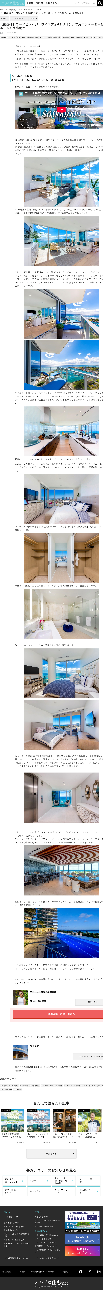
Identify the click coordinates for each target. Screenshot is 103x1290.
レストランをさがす (43, 1239)
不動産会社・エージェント (11, 1180)
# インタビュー (6, 1089)
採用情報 (21, 1271)
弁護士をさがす (41, 1217)
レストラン (35, 1191)
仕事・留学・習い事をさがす (47, 1235)
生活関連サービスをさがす (46, 1246)
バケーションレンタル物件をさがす (17, 1235)
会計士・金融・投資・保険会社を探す (48, 1221)
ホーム (2, 10)
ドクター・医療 (86, 1180)
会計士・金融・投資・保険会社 (61, 1180)
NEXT (33, 18)
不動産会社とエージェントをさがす (17, 1244)
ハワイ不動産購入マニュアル (16, 1258)
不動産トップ (12, 1217)
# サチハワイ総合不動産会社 (50, 37)
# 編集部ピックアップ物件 (10, 37)
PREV (5, 18)
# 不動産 (66, 37)
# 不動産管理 (13, 1086)
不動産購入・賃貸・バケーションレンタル (24, 10)
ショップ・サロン (61, 1191)
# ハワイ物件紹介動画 (30, 37)
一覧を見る (19, 18)
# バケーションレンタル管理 (51, 1086)
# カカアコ (88, 37)
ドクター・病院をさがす (45, 1226)
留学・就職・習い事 (11, 1191)
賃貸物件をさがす (11, 1230)
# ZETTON (68, 1086)
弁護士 (33, 1181)
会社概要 (7, 1271)
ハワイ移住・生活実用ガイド (47, 1258)
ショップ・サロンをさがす (46, 1242)
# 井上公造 (18, 1089)
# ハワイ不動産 (76, 37)
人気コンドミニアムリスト (15, 1240)
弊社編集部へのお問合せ (42, 1271)
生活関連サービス (86, 1191)
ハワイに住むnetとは (85, 3)
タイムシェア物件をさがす (15, 1227)
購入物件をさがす (11, 1223)
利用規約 (64, 1271)
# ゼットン (78, 1086)
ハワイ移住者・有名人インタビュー (48, 1251)
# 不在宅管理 (35, 1086)
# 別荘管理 (24, 1086)
